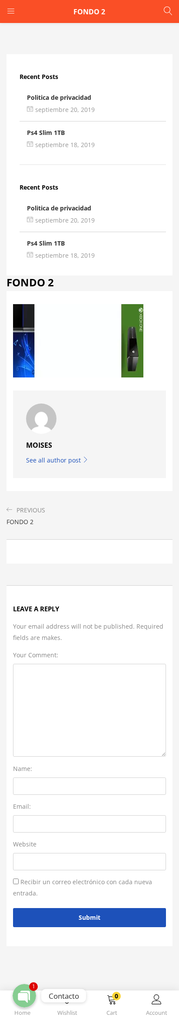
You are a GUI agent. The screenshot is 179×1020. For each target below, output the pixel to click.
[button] (112, 1006)
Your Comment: (35, 655)
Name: (22, 768)
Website (24, 844)
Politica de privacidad (59, 97)
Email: (22, 806)
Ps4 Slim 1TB (46, 132)
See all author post (54, 460)
